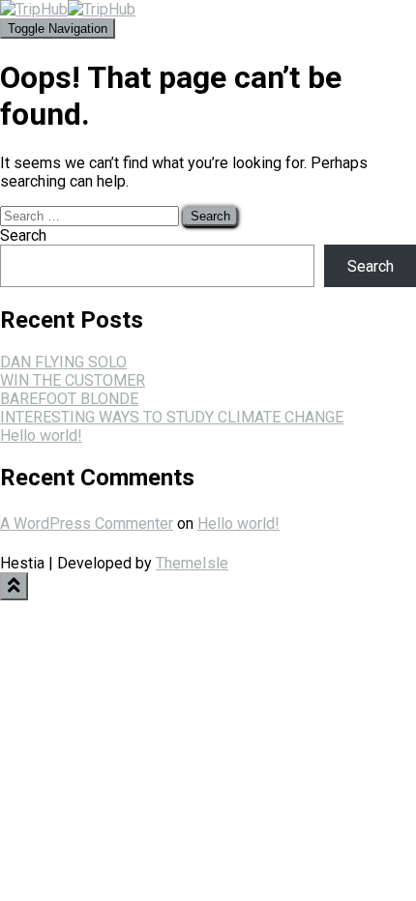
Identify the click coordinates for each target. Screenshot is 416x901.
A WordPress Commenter (86, 523)
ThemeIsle (192, 563)
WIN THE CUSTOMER (72, 380)
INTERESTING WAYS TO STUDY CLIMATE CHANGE (171, 417)
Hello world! (41, 435)
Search (23, 235)
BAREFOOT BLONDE (69, 399)
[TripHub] (67, 9)
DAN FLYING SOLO (63, 362)
